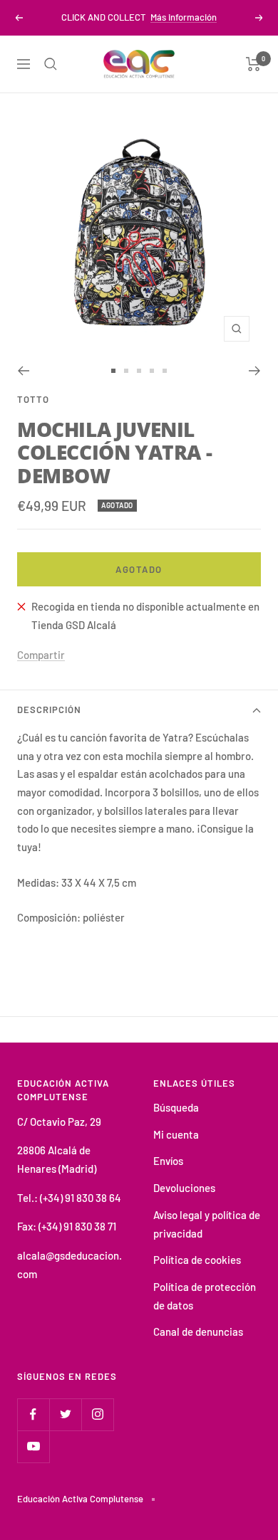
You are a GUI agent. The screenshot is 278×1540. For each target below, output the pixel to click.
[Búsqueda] (50, 64)
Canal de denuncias (198, 1331)
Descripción (49, 709)
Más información (183, 17)
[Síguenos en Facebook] (33, 1414)
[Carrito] (253, 64)
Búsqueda (176, 1107)
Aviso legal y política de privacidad (206, 1224)
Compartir (41, 654)
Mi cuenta (176, 1134)
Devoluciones (184, 1187)
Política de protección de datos (204, 1296)
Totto (33, 399)
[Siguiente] (255, 371)
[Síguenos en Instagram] (97, 1414)
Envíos (168, 1160)
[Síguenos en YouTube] (33, 1446)
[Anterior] (23, 371)
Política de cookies (197, 1259)
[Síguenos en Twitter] (65, 1414)
